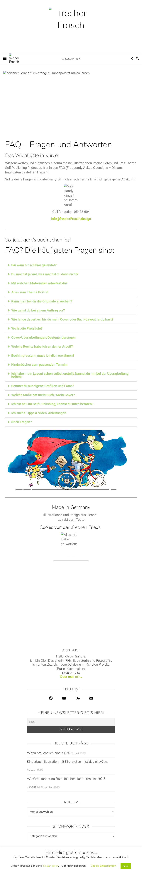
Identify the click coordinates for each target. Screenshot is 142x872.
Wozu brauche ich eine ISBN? (48, 753)
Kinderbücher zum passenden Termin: (39, 364)
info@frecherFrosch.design (71, 219)
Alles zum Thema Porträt (29, 292)
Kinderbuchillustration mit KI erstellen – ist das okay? (65, 761)
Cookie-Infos (50, 866)
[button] (71, 265)
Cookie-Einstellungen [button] (103, 866)
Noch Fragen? (21, 422)
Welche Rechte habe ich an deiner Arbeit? (42, 346)
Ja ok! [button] (126, 866)
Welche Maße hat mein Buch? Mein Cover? (43, 395)
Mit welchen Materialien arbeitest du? (39, 283)
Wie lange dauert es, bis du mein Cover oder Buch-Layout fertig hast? (62, 319)
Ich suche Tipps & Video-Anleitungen (38, 413)
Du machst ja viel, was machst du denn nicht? (44, 274)
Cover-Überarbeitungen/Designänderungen (43, 337)
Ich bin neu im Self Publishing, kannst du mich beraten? (52, 404)
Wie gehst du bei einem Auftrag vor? (38, 310)
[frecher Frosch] (71, 26)
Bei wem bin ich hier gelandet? (34, 265)
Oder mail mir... (71, 676)
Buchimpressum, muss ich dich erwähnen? (42, 355)
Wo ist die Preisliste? (27, 328)
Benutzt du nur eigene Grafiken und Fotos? (42, 386)
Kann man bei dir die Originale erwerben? (41, 301)
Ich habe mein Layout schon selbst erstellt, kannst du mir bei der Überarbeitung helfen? (70, 375)
